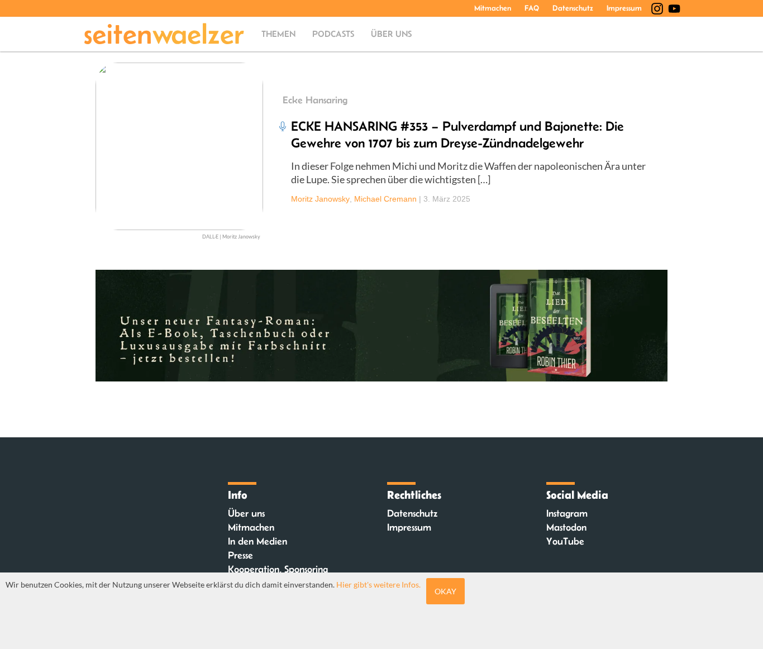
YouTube (565, 541)
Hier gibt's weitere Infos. (378, 584)
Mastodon (566, 527)
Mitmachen (492, 7)
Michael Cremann (385, 198)
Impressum (624, 7)
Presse (240, 555)
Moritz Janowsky (320, 198)
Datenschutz (572, 7)
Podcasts (333, 34)
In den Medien (257, 541)
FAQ (531, 7)
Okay (445, 591)
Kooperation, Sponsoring (278, 569)
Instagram (567, 513)
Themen (278, 34)
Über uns (391, 34)
